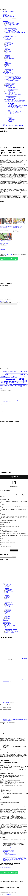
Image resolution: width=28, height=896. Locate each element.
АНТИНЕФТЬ (8, 630)
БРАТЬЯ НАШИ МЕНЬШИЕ (14, 78)
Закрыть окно (3, 885)
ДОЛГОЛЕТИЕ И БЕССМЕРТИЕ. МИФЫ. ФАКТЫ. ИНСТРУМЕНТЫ (17, 106)
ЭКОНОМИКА (8, 44)
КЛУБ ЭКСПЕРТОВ (10, 85)
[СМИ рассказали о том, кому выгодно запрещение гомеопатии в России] (6, 236)
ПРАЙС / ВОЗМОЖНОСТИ (9, 848)
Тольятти (7, 64)
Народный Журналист (10, 83)
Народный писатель (9, 84)
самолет (7, 385)
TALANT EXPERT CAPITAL (9, 11)
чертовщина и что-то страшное (8, 542)
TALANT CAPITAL (9, 73)
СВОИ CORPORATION (10, 854)
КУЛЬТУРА (7, 39)
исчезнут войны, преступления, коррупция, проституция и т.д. (14, 507)
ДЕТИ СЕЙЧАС (9, 74)
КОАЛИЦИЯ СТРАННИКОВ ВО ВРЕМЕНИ (13, 125)
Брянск (6, 48)
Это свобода (4, 528)
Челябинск (7, 53)
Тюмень (7, 66)
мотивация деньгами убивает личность (10, 526)
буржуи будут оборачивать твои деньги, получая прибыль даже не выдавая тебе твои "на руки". (14, 531)
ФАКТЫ (10, 117)
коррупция (13, 382)
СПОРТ (7, 588)
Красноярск (7, 57)
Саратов (7, 65)
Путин (24, 374)
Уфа (6, 67)
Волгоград (7, 49)
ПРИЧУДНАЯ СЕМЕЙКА (14, 80)
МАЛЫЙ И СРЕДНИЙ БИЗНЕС (15, 111)
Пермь (6, 71)
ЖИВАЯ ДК (10, 104)
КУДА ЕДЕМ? (11, 103)
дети (10, 381)
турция (19, 386)
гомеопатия (2, 249)
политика (2, 385)
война (6, 381)
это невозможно (5, 499)
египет (14, 381)
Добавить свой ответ (5, 546)
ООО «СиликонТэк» (12, 30)
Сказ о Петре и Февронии (13, 82)
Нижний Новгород (9, 58)
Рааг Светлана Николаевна (11, 33)
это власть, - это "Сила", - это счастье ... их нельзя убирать (14, 533)
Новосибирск (8, 59)
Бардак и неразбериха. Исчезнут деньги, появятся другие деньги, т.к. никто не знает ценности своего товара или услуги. (14, 503)
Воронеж (7, 50)
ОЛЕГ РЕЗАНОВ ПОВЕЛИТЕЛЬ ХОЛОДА (15, 32)
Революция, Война (5, 522)
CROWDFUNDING (7, 15)
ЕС (17, 373)
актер (17, 379)
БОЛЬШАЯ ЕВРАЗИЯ (10, 632)
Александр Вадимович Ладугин (12, 26)
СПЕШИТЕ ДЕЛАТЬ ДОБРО (14, 77)
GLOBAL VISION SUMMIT (14, 98)
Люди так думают (12, 115)
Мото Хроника (11, 97)
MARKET (5, 14)
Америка (2, 371)
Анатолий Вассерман (10, 371)
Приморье (7, 46)
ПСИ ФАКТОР (11, 108)
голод (2, 524)
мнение (4, 384)
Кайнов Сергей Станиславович (12, 23)
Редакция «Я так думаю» (8, 850)
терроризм (3, 386)
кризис (23, 382)
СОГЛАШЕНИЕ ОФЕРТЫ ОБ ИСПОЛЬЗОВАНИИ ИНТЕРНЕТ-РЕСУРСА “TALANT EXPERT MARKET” (15, 858)
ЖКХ (9, 110)
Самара (6, 62)
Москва (10, 374)
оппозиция (21, 384)
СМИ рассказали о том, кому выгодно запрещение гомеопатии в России (5, 242)
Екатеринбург (8, 51)
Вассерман (18, 371)
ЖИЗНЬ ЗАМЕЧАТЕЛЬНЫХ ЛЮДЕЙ (16, 100)
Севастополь (8, 63)
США (14, 377)
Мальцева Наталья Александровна (13, 25)
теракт (25, 385)
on (1, 544)
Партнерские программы (8, 851)
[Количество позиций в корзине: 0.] (1, 404)
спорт (18, 385)
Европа (21, 373)
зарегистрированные (8, 254)
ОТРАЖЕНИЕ (11, 120)
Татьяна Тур (8, 35)
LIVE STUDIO (6, 123)
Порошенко (16, 374)
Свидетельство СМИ (7, 847)
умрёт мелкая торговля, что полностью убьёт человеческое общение (14, 536)
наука (10, 384)
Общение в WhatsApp (10, 259)
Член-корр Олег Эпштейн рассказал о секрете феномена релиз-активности (6, 226)
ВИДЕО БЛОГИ (11, 92)
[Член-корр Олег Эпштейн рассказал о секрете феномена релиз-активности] (6, 220)
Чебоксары (7, 55)
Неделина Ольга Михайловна (11, 24)
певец (26, 384)
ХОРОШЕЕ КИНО (12, 119)
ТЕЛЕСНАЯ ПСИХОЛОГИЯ (14, 94)
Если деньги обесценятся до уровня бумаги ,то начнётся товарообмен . (13, 510)
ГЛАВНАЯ (5, 856)
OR (3, 619)
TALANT (7, 624)
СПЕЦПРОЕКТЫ (7, 623)
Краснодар (7, 56)
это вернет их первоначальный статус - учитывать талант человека (14, 513)
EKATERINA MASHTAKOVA (12, 31)
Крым (4, 374)
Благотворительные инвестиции (12, 627)
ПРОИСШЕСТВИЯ (9, 43)
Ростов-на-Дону (8, 70)
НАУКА (7, 41)
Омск (6, 60)
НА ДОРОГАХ (11, 113)
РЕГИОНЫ (5, 592)
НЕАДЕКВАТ (11, 90)
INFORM (5, 12)
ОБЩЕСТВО (8, 38)
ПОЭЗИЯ (10, 118)
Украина (10, 379)
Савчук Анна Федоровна (10, 28)
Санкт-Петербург (9, 69)
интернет (2, 382)
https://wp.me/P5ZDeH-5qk (5, 867)
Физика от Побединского (10, 36)
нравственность (16, 384)
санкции (12, 385)
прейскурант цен (6, 622)
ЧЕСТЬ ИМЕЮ (11, 87)
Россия (5, 377)
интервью (21, 381)
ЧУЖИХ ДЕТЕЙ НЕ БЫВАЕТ (15, 107)
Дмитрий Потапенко (11, 373)
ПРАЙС (4, 124)
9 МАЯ (6, 633)
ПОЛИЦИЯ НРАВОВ (13, 89)
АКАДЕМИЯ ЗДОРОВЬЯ (11, 629)
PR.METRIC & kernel (10, 625)
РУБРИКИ (5, 583)
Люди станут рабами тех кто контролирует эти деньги (13, 540)
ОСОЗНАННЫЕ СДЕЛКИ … (9, 16)
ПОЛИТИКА (8, 42)
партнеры (7, 853)
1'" (2, 538)
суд (21, 385)
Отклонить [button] (8, 894)
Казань (6, 52)
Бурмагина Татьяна (9, 22)
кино (8, 382)
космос (19, 382)
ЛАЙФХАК (10, 121)
